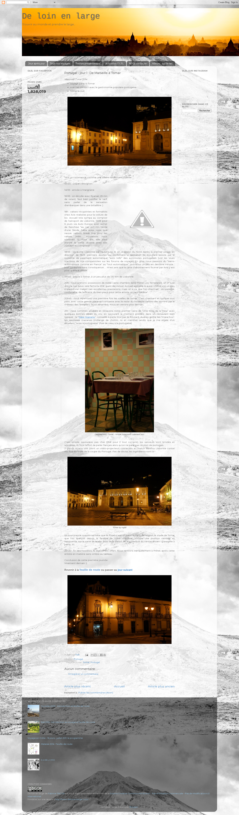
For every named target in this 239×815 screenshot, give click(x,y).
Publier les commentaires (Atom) (95, 692)
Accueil (119, 686)
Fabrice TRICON (56, 793)
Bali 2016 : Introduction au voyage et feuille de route (68, 722)
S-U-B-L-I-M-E (48, 760)
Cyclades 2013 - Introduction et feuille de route (65, 706)
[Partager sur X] (98, 655)
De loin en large (61, 16)
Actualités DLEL (114, 63)
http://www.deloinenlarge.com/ (71, 799)
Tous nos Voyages (60, 63)
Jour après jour (36, 63)
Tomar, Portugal (91, 662)
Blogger (133, 807)
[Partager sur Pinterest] (104, 655)
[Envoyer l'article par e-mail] (86, 654)
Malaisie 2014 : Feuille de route (57, 744)
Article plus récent (77, 686)
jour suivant (125, 570)
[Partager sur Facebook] (101, 655)
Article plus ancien (161, 686)
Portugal (78, 659)
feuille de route (90, 569)
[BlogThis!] (95, 655)
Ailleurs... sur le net (162, 63)
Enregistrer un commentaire (83, 674)
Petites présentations (88, 63)
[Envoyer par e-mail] (92, 655)
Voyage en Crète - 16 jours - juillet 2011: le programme (55, 738)
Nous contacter (138, 63)
